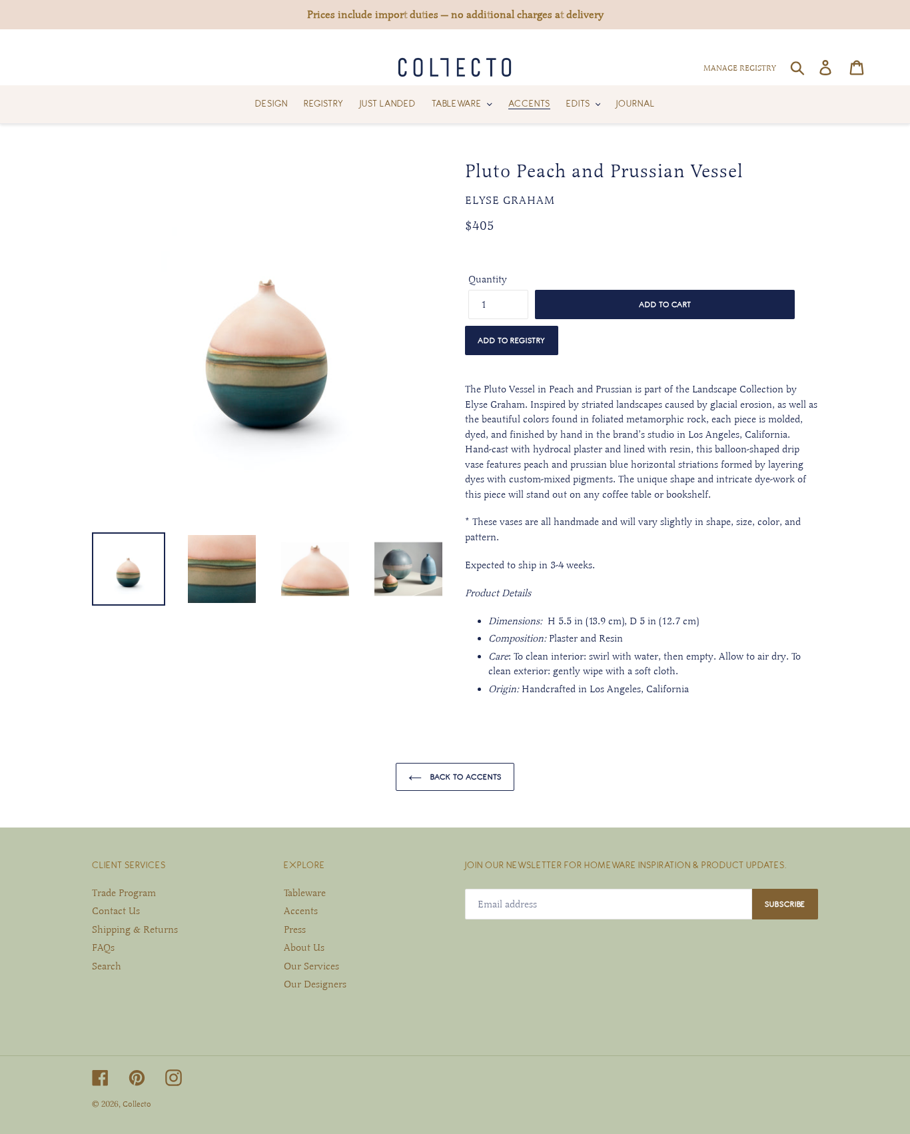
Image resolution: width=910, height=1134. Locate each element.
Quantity (487, 279)
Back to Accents (465, 777)
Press (295, 929)
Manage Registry (739, 68)
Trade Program (124, 893)
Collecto (137, 1104)
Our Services (311, 966)
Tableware (305, 893)
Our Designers (315, 984)
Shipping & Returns (135, 929)
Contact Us (116, 911)
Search (106, 966)
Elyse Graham (510, 200)
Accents (301, 911)
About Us (304, 947)
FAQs (103, 947)
